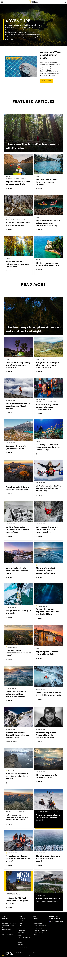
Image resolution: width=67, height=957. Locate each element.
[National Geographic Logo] (8, 955)
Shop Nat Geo (21, 930)
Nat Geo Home (21, 918)
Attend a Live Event (23, 921)
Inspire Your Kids (22, 928)
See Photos (12, 742)
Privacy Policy (5, 921)
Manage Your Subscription (40, 925)
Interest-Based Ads (6, 929)
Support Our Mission (23, 940)
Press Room (20, 944)
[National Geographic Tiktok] (61, 918)
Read (10, 188)
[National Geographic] (33, 2)
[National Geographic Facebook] (52, 918)
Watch (40, 413)
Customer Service (38, 921)
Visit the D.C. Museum (23, 932)
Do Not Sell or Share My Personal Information (7, 935)
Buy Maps (20, 925)
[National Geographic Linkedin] (59, 918)
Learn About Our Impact (24, 937)
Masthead (20, 942)
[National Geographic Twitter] (54, 918)
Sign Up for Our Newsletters (41, 930)
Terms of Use (5, 918)
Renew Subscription (38, 923)
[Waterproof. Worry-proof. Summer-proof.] (33, 66)
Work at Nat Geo (38, 928)
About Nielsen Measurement (9, 932)
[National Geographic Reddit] (64, 918)
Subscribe (36, 918)
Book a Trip (20, 923)
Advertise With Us (22, 947)
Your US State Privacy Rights (9, 923)
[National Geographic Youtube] (56, 918)
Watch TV (20, 935)
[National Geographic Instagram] (49, 918)
